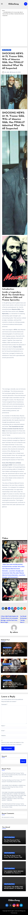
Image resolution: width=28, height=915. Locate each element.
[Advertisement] (14, 373)
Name (3, 725)
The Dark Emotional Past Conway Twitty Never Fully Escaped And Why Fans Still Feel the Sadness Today (14, 775)
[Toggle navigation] (2, 4)
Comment (4, 704)
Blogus (22, 911)
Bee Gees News (7, 647)
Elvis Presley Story (9, 837)
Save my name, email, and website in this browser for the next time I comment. (12, 743)
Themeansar (14, 913)
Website (3, 735)
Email (3, 730)
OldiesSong (13, 4)
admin (8, 72)
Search (4, 756)
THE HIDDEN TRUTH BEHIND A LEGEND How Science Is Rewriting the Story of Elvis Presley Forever (14, 787)
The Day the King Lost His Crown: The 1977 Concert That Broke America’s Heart (13, 857)
